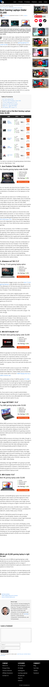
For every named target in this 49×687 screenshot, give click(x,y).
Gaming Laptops (6, 7)
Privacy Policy (6, 668)
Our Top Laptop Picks (8, 99)
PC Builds (21, 2)
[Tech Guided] (2, 2)
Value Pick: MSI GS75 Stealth (10, 104)
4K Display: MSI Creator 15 (10, 107)
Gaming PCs (21, 670)
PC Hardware (27, 2)
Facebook (36, 673)
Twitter (35, 670)
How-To (20, 678)
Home (1, 7)
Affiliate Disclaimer (7, 673)
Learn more (11, 6)
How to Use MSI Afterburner (8, 597)
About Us (5, 665)
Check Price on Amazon (23, 181)
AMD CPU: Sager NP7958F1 (10, 105)
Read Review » (28, 124)
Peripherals (34, 2)
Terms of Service (7, 670)
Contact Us (5, 675)
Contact (45, 2)
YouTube (26, 614)
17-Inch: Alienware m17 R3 (10, 102)
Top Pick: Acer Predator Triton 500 (12, 101)
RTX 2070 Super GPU (6, 219)
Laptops (40, 2)
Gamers (20, 680)
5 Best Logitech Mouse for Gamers (10, 595)
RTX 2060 (26, 379)
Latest (14, 2)
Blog (34, 665)
